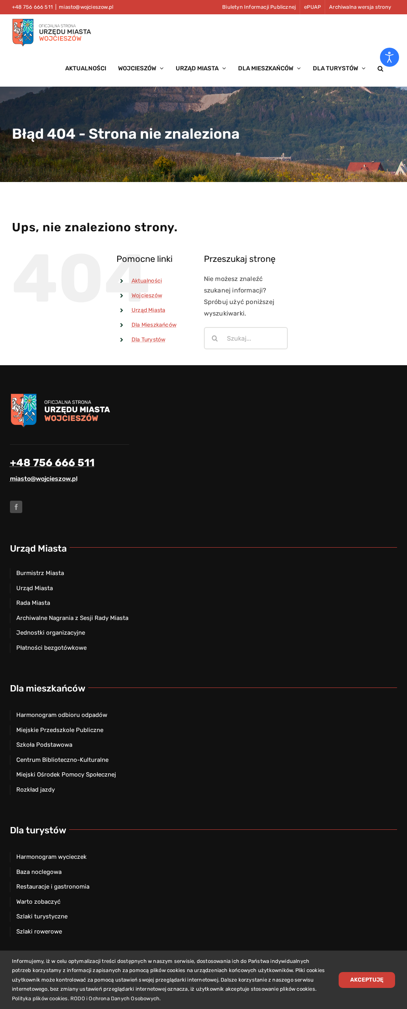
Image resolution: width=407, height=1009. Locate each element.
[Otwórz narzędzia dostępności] (389, 57)
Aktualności (147, 280)
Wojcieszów (147, 295)
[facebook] (16, 507)
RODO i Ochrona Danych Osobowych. (115, 998)
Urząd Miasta (148, 310)
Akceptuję (367, 979)
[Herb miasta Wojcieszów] (61, 395)
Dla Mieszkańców (154, 324)
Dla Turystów (148, 339)
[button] (380, 68)
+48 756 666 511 (52, 463)
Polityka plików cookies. (40, 998)
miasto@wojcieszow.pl (86, 7)
